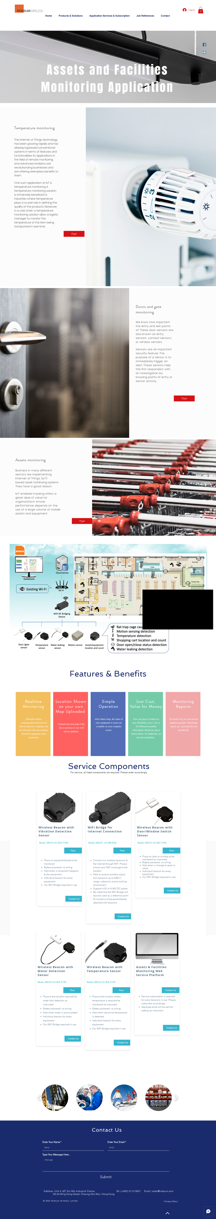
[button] (110, 16)
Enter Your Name (51, 1142)
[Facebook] (204, 44)
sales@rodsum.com (162, 1191)
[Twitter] (204, 52)
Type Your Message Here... (56, 1154)
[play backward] (39, 1098)
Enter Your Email (116, 1142)
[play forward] (176, 1098)
